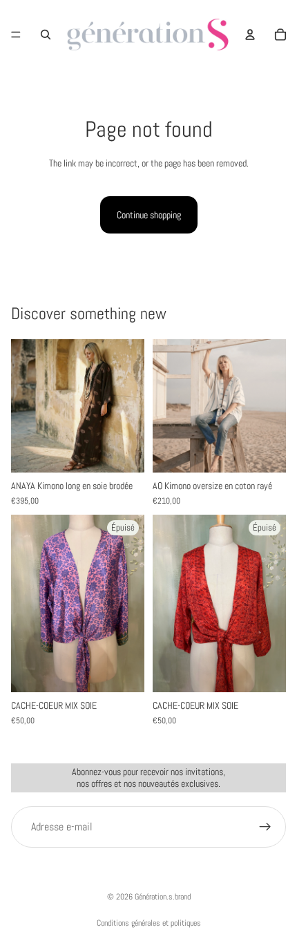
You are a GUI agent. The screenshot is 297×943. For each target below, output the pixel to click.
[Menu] (16, 34)
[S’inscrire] (265, 826)
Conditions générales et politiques (149, 922)
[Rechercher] (45, 34)
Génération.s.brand (163, 896)
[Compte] (250, 34)
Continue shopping (149, 215)
